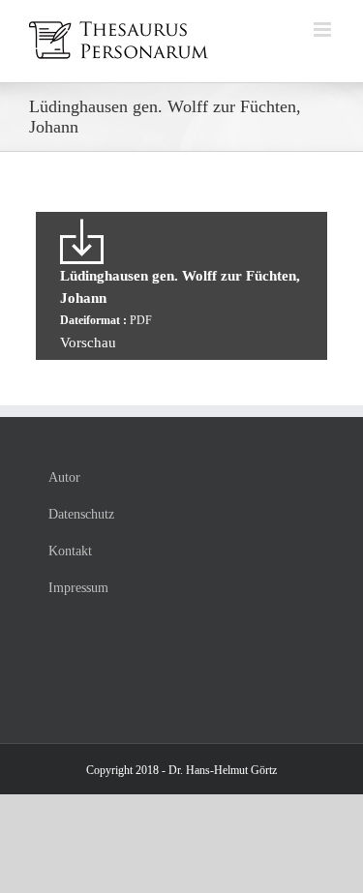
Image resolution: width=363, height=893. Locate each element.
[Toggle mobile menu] (324, 29)
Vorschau (88, 342)
